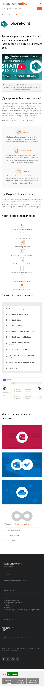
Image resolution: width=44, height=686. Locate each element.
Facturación (10, 598)
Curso (11, 15)
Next (39, 389)
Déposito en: (20, 681)
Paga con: (33, 680)
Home (4, 15)
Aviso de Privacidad (13, 600)
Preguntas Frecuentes (14, 603)
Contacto (7, 575)
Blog (7, 605)
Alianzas (9, 607)
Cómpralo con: (7, 682)
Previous (5, 389)
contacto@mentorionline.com (15, 581)
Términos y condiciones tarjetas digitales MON (23, 610)
